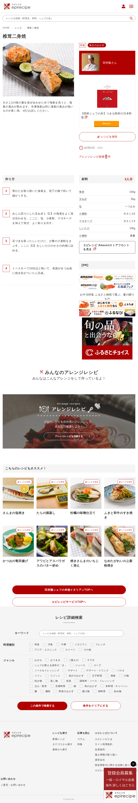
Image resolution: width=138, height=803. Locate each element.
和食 (37, 644)
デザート (73, 670)
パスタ (120, 670)
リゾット (55, 675)
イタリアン (81, 644)
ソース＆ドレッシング (46, 670)
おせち (38, 660)
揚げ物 (86, 691)
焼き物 (38, 681)
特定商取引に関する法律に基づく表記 (116, 765)
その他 (87, 649)
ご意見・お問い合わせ (13, 785)
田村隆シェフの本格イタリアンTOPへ (69, 589)
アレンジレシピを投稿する (69, 436)
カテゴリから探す (62, 744)
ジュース (80, 665)
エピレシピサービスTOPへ (69, 601)
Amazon (106, 123)
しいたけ (84, 228)
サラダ (91, 660)
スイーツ (70, 649)
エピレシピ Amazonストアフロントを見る (106, 247)
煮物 (113, 675)
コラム (81, 739)
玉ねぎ (83, 199)
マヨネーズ (85, 221)
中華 (63, 644)
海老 (81, 191)
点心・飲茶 (40, 686)
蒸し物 (54, 681)
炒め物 (117, 691)
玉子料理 (97, 675)
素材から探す (60, 749)
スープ (97, 665)
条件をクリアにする (95, 705)
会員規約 (100, 749)
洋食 (50, 644)
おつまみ (55, 660)
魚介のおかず (76, 675)
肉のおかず (91, 686)
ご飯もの (74, 660)
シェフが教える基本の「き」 (50, 665)
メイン (38, 675)
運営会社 (100, 759)
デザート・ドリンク (97, 670)
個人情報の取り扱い (106, 754)
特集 (79, 744)
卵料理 (102, 691)
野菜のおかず (66, 691)
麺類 (47, 691)
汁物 (126, 675)
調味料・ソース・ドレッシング (97, 681)
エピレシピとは (103, 739)
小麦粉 (83, 213)
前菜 (68, 681)
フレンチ (101, 644)
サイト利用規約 (103, 744)
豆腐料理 (60, 686)
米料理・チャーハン (117, 686)
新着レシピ (59, 739)
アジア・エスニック (45, 649)
